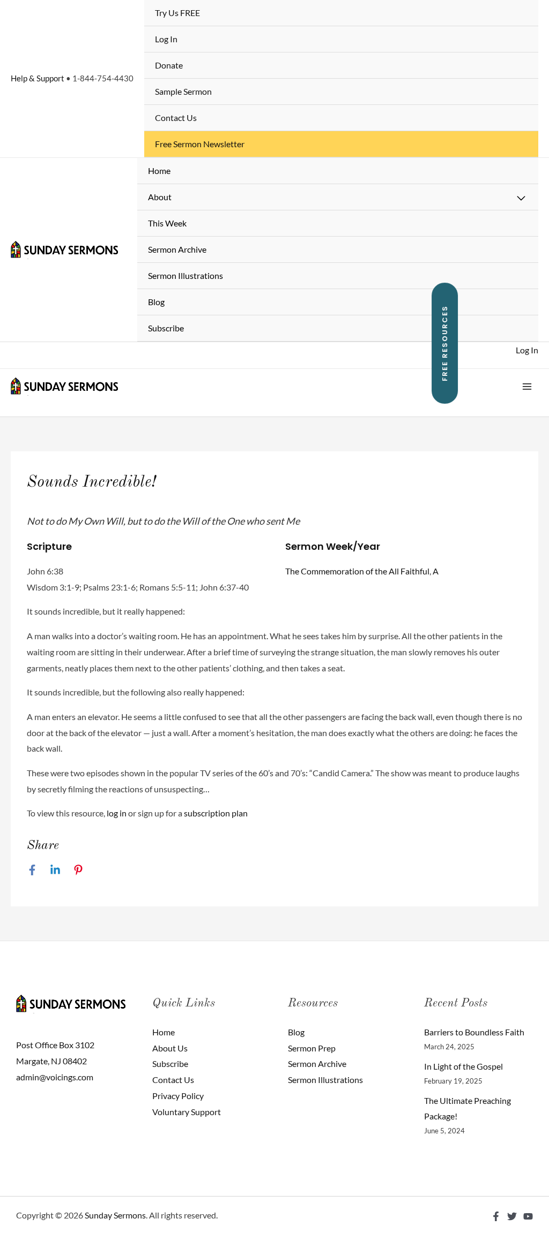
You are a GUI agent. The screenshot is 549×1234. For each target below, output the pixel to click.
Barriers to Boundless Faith (474, 1032)
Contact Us (176, 117)
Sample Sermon (183, 91)
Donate (169, 65)
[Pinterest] (78, 869)
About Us (170, 1048)
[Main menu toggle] (527, 386)
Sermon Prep (312, 1048)
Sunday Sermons (115, 1215)
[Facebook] (32, 869)
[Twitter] (512, 1216)
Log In (166, 39)
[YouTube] (528, 1216)
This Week (167, 223)
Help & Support (37, 78)
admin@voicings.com (54, 1077)
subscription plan (216, 813)
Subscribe (166, 328)
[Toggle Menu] (522, 198)
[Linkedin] (55, 869)
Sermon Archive (177, 249)
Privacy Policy (178, 1096)
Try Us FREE (177, 12)
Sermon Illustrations (185, 275)
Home (159, 170)
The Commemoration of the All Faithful (357, 571)
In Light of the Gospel (463, 1066)
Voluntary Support (186, 1112)
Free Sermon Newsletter (199, 144)
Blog (156, 302)
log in (117, 813)
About (160, 197)
